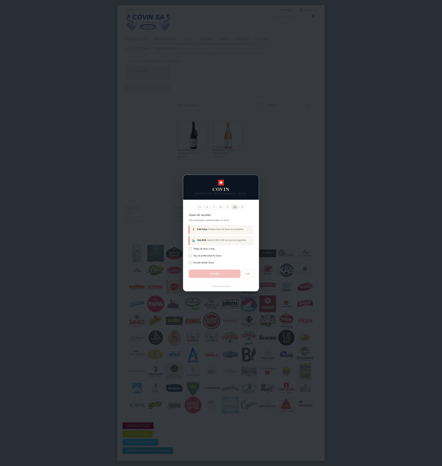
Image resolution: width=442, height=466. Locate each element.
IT (214, 207)
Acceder (214, 273)
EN (220, 207)
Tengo (204, 248)
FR (200, 207)
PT (228, 207)
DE (207, 207)
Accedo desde (203, 262)
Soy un (207, 255)
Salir (248, 273)
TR (242, 207)
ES (235, 207)
